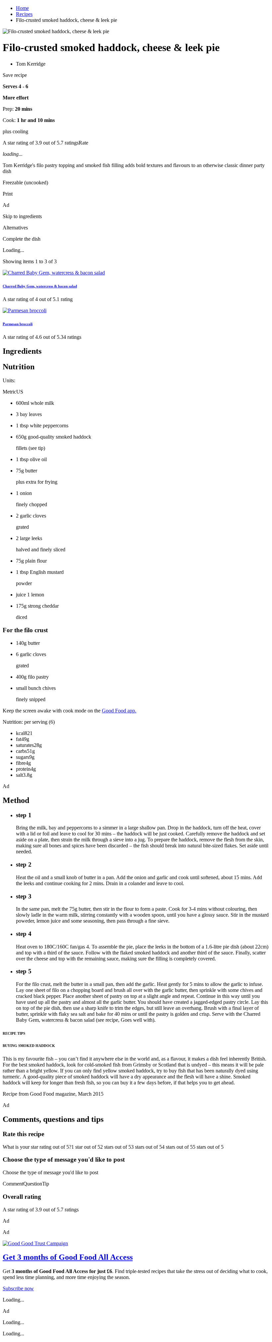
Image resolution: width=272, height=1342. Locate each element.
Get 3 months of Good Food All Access (68, 1257)
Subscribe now (18, 1288)
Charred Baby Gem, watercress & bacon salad (40, 286)
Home (22, 8)
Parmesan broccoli (18, 324)
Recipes (24, 14)
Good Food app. (119, 710)
